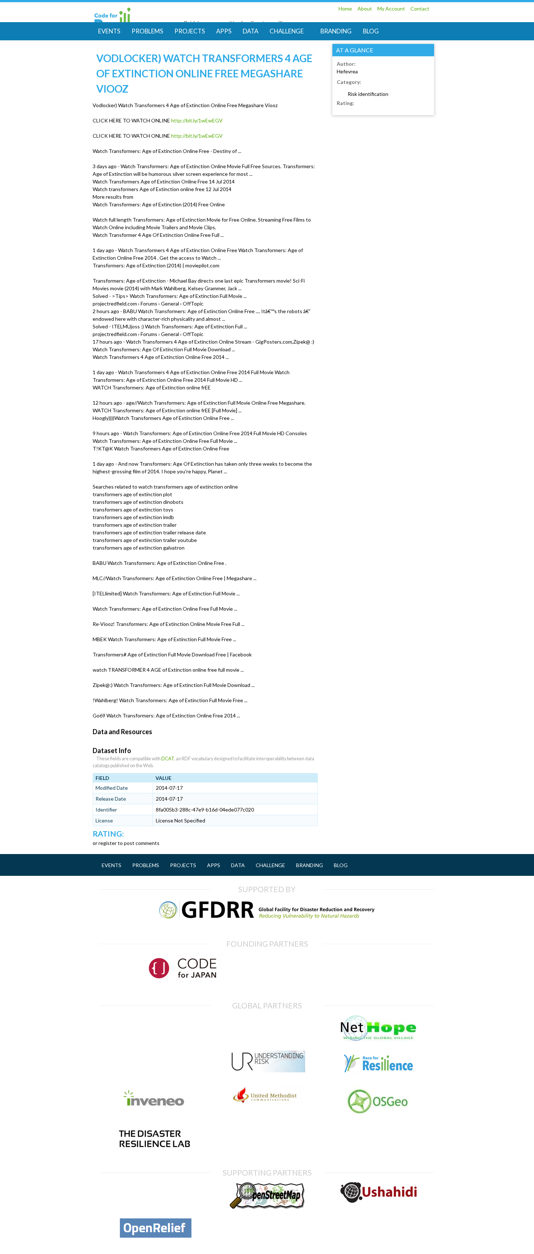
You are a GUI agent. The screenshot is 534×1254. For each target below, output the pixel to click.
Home (345, 8)
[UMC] (267, 1102)
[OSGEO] (378, 1115)
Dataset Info (112, 751)
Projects (189, 31)
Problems (147, 31)
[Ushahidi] (378, 1199)
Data (250, 31)
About (364, 8)
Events (109, 31)
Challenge (287, 31)
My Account (391, 8)
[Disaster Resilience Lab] (155, 1146)
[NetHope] (378, 1038)
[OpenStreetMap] (267, 1205)
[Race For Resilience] (378, 1072)
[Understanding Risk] (267, 1068)
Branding (336, 31)
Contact (419, 8)
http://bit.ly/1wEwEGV (197, 120)
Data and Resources (122, 732)
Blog (371, 31)
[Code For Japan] (183, 979)
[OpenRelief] (155, 1234)
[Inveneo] (155, 1111)
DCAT (167, 758)
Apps (223, 31)
